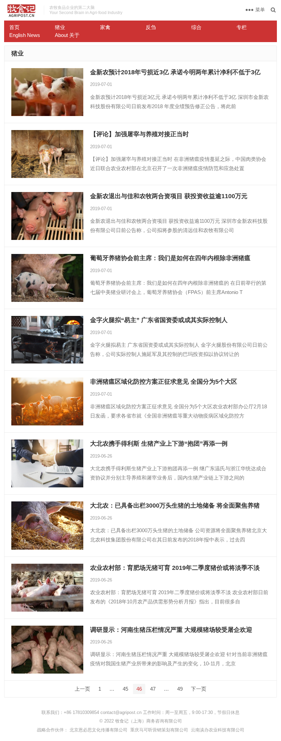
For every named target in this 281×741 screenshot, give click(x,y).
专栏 (241, 27)
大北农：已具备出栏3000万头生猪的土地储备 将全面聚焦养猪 (175, 505)
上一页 (82, 689)
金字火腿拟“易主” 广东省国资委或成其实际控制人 (159, 320)
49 (180, 689)
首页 (14, 27)
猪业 (60, 27)
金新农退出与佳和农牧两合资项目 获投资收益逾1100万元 (168, 196)
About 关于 (67, 35)
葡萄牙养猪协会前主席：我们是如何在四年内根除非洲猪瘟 (170, 258)
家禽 (105, 27)
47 (153, 689)
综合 (196, 27)
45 (125, 689)
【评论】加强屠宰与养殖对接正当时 (139, 134)
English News (24, 35)
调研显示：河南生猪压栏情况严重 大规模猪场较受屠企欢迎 (171, 629)
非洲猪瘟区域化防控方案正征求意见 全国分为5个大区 (163, 381)
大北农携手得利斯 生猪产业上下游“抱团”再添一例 (159, 443)
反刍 (151, 27)
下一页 (198, 689)
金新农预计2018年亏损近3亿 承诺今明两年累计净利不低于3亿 (175, 72)
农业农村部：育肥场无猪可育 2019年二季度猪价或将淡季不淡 (175, 567)
